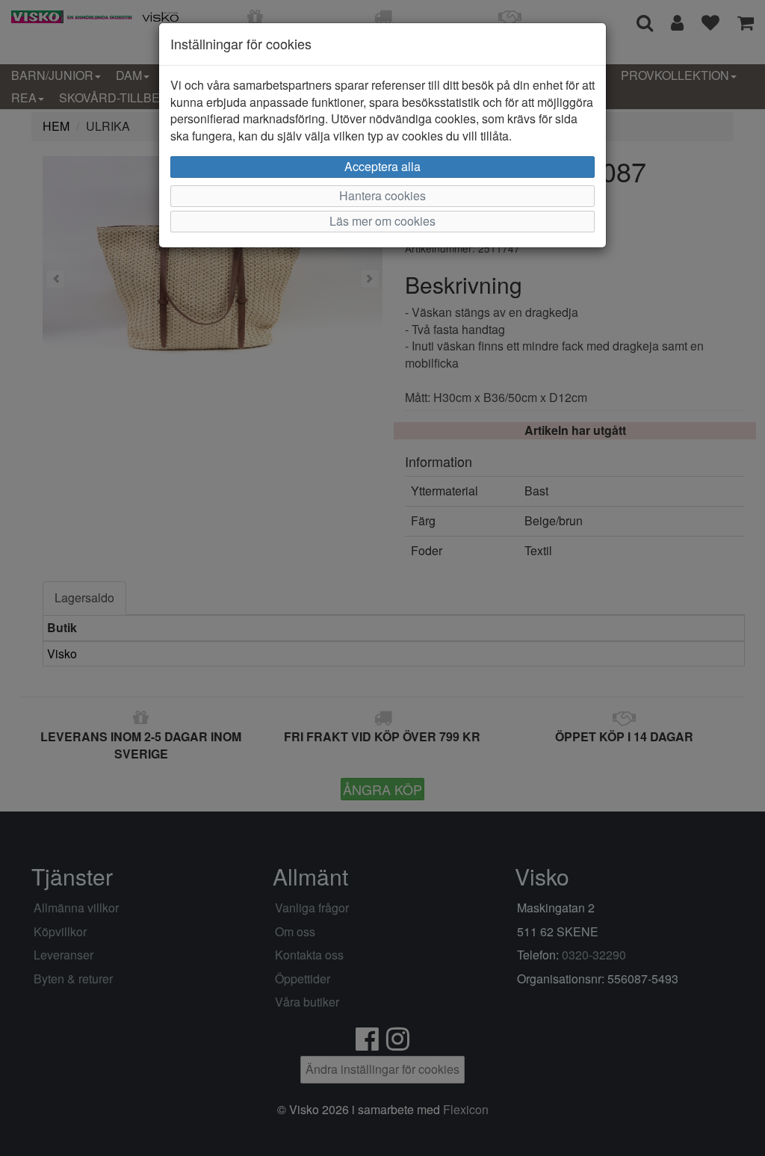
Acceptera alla (382, 166)
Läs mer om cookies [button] (382, 220)
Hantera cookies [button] (382, 195)
